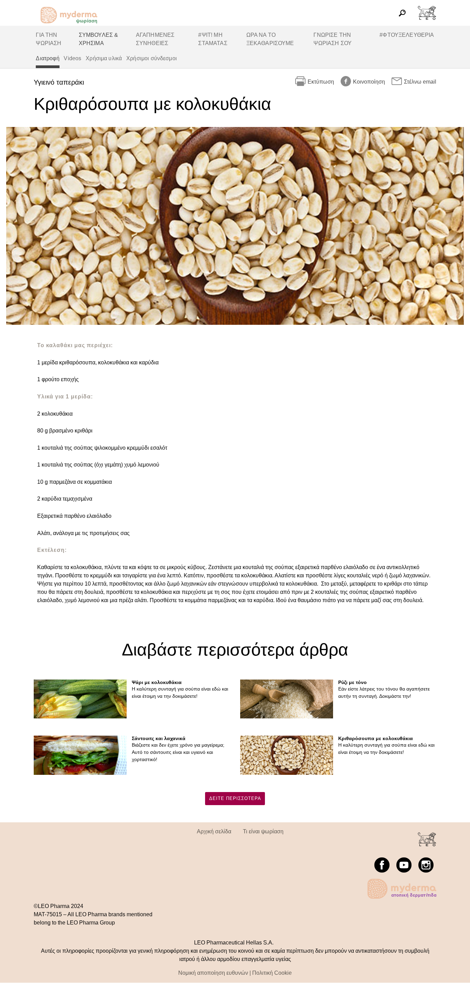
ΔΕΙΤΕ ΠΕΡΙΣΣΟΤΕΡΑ (235, 798)
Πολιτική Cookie (272, 973)
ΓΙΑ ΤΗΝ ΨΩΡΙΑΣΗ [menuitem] (48, 39)
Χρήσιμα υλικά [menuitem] (104, 58)
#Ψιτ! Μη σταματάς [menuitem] (212, 39)
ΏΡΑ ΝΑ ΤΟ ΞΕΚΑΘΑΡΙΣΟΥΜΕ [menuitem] (270, 39)
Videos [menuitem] (72, 58)
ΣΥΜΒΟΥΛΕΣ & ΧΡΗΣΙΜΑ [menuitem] (98, 39)
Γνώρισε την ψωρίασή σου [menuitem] (332, 39)
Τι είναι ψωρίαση (263, 831)
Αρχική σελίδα (214, 831)
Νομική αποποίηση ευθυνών (213, 973)
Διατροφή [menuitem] (47, 58)
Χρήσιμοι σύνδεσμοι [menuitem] (151, 58)
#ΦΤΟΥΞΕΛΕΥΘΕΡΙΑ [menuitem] (407, 35)
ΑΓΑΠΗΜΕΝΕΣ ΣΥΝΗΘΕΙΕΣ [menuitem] (155, 39)
